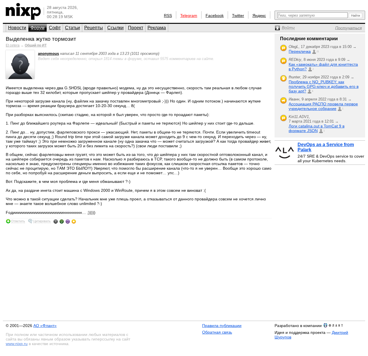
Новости (17, 27)
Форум (37, 27)
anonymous (48, 53)
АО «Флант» (45, 325)
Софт (55, 27)
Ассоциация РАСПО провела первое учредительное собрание (323, 106)
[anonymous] (20, 78)
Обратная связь (217, 332)
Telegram (188, 15)
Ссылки (115, 27)
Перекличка (300, 51)
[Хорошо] (68, 221)
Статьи (72, 27)
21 (318, 51)
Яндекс (259, 15)
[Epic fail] (55, 221)
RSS (168, 15)
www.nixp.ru (17, 343)
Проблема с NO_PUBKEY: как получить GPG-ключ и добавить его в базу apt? (324, 86)
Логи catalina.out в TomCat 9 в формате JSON (316, 128)
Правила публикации (221, 325)
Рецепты (93, 27)
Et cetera (13, 45)
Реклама (156, 27)
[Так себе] (62, 221)
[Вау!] (74, 221)
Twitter (238, 15)
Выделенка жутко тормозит (41, 39)
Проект (135, 27)
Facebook (215, 15)
